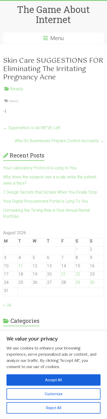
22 (78, 274)
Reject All (53, 408)
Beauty (16, 88)
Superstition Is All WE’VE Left (31, 127)
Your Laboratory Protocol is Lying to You (39, 167)
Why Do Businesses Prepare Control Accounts (59, 140)
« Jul (7, 304)
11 (20, 265)
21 (63, 274)
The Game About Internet (53, 14)
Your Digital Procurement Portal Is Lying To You (45, 201)
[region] (53, 375)
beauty (13, 101)
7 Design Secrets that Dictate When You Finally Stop (50, 192)
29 (78, 282)
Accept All (53, 380)
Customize (54, 394)
